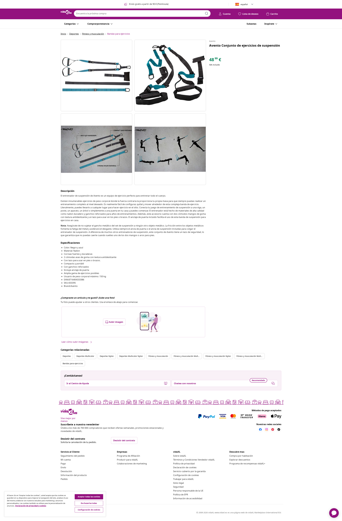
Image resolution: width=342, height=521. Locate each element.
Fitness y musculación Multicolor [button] (188, 356)
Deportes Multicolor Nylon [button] (131, 356)
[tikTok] (278, 429)
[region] (55, 504)
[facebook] (260, 429)
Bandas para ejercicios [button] (73, 363)
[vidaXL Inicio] (66, 12)
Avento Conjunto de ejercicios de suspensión (244, 45)
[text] (215, 60)
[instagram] (266, 429)
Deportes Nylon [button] (107, 356)
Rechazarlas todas (89, 503)
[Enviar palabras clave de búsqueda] (206, 13)
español (244, 4)
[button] (146, 4)
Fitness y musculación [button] (158, 356)
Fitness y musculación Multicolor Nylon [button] (250, 356)
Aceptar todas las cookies (89, 496)
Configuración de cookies (186, 475)
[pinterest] (272, 429)
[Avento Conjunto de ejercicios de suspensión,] (96, 75)
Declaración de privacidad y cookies (30, 506)
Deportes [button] (67, 356)
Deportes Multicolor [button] (85, 356)
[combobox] (142, 13)
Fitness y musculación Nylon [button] (218, 356)
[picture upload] (149, 322)
